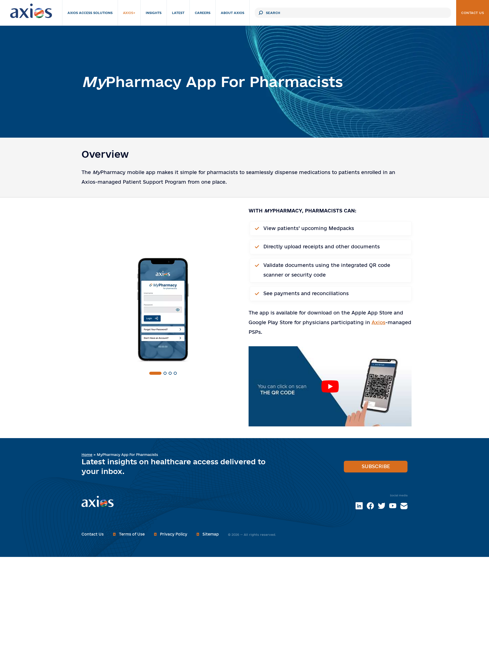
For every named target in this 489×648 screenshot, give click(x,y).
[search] (261, 13)
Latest (178, 13)
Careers (202, 13)
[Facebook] (370, 505)
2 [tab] (165, 373)
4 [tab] (175, 373)
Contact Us (472, 13)
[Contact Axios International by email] (404, 505)
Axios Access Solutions (90, 13)
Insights (153, 13)
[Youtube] (392, 505)
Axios (378, 322)
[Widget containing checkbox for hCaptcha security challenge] (238, 118)
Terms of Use (132, 534)
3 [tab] (170, 373)
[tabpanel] (163, 310)
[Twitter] (381, 505)
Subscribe (376, 466)
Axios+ (129, 13)
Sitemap (210, 534)
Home (87, 455)
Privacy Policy (173, 534)
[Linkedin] (359, 505)
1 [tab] (155, 373)
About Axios (232, 13)
